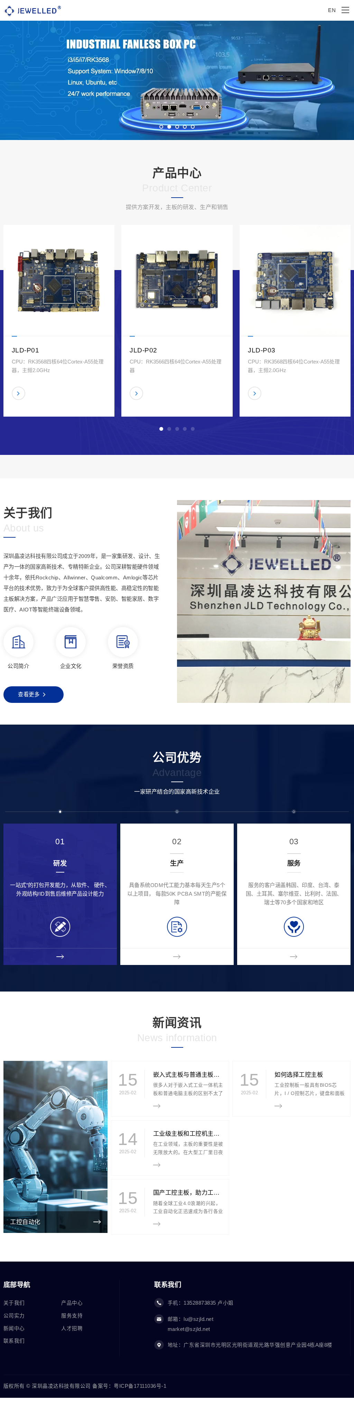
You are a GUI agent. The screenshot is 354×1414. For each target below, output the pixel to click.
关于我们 (14, 1303)
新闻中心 (14, 1328)
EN (332, 10)
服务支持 (72, 1315)
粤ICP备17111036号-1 (140, 1386)
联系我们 (14, 1341)
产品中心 (72, 1303)
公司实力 (14, 1315)
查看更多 (28, 694)
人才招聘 (72, 1328)
